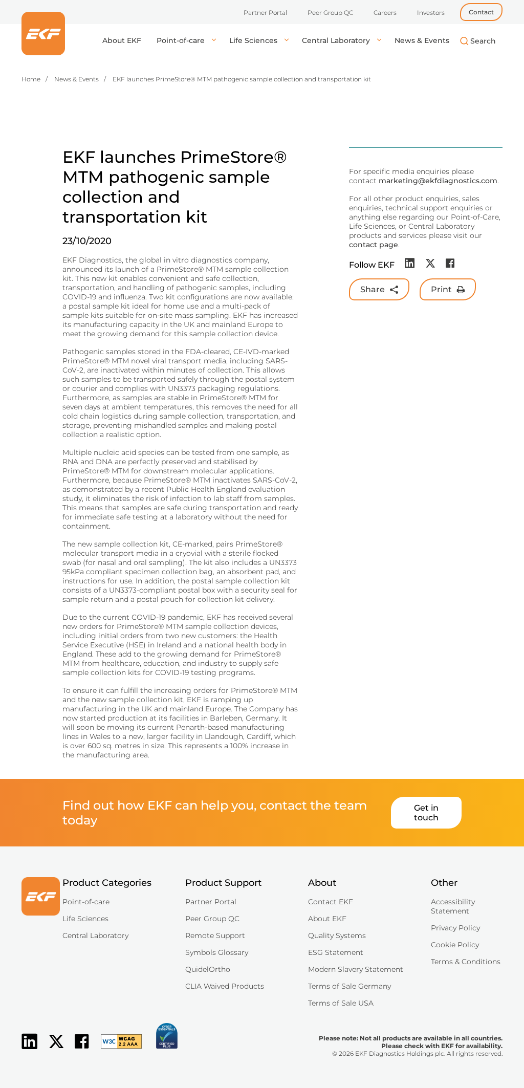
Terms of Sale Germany (349, 986)
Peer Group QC (330, 12)
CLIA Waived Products (224, 986)
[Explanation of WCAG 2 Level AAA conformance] (116, 1049)
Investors (431, 12)
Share (372, 289)
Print (441, 289)
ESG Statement (335, 952)
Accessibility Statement (453, 906)
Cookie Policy (455, 944)
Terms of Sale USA (341, 1003)
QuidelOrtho (207, 969)
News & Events (422, 40)
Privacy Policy (455, 927)
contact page (373, 244)
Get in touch (426, 812)
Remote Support (215, 935)
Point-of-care (182, 40)
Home (30, 79)
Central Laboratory (337, 40)
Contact (481, 12)
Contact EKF (330, 901)
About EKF (121, 40)
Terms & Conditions (465, 961)
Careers (385, 12)
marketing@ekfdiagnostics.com (438, 180)
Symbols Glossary (216, 952)
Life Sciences (254, 40)
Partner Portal (265, 12)
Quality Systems (337, 935)
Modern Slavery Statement (355, 969)
